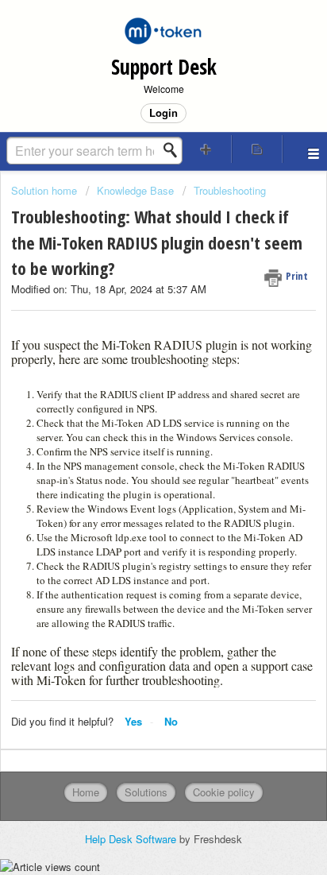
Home (85, 792)
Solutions (146, 792)
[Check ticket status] (257, 149)
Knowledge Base (135, 190)
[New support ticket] (206, 149)
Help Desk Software (132, 838)
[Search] (175, 150)
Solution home (45, 190)
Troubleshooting (230, 190)
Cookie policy (224, 792)
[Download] (134, 427)
